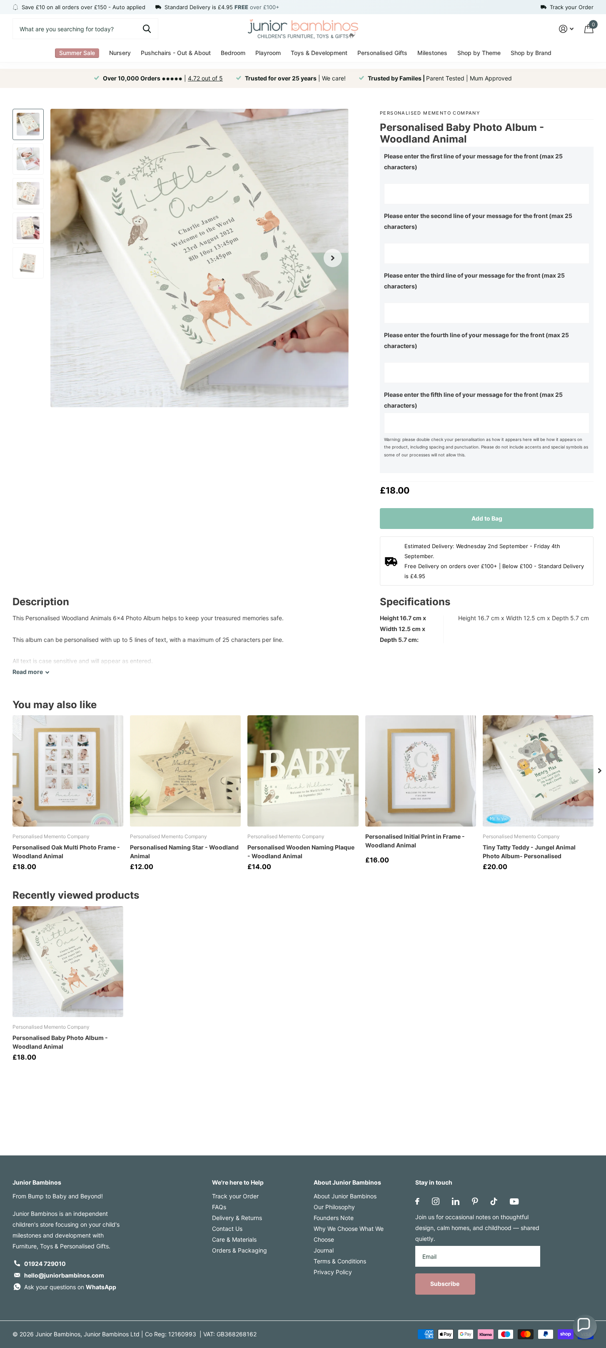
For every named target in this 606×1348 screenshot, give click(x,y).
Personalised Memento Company (430, 113)
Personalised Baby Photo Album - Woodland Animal (60, 1042)
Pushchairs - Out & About (176, 52)
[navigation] (28, 124)
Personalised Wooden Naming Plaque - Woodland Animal (300, 851)
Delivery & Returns (237, 1217)
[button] (585, 1327)
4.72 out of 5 (205, 78)
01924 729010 (45, 1263)
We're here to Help (238, 1182)
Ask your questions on (70, 1286)
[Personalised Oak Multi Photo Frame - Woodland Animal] (67, 770)
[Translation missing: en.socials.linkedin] (455, 1201)
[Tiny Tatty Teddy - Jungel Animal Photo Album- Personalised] (538, 770)
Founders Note (334, 1217)
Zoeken (146, 28)
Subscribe (445, 1283)
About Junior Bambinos (347, 1182)
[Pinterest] (475, 1201)
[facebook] (417, 1201)
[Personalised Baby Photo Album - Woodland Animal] (67, 961)
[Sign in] (566, 29)
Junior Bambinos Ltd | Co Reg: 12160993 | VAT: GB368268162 (170, 1334)
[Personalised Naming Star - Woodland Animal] (185, 770)
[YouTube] (514, 1201)
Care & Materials (234, 1239)
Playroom (268, 52)
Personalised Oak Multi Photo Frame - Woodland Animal (66, 851)
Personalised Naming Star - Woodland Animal (184, 851)
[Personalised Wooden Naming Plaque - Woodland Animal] (302, 770)
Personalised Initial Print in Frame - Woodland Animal (415, 841)
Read (27, 671)
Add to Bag (486, 518)
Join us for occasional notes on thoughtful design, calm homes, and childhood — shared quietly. (477, 1227)
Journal (324, 1250)
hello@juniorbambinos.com (64, 1275)
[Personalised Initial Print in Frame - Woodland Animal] (420, 770)
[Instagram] (435, 1201)
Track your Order (235, 1196)
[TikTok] (494, 1201)
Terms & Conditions (340, 1261)
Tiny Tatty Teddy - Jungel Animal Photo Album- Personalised (529, 851)
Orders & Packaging (239, 1250)
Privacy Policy (333, 1271)
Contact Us (227, 1228)
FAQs (219, 1206)
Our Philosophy (334, 1206)
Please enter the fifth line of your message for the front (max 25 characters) (473, 400)
